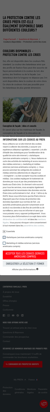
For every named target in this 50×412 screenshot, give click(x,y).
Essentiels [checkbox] (10, 231)
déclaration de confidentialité (15, 219)
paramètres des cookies (33, 226)
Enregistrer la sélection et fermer (25, 264)
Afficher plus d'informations (24, 269)
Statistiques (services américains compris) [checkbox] (24, 237)
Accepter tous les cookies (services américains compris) (25, 255)
